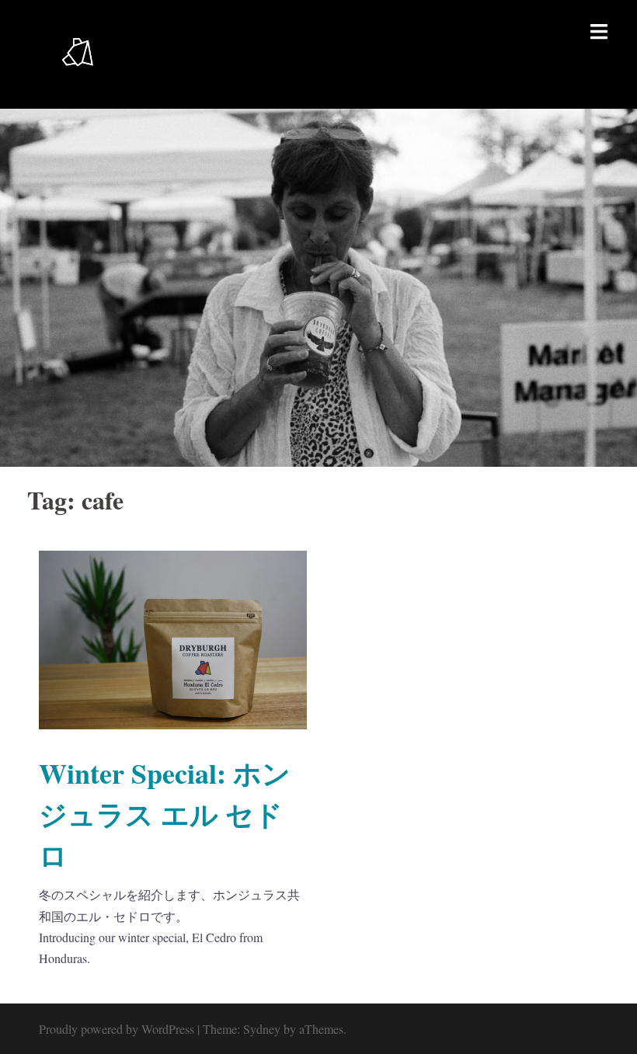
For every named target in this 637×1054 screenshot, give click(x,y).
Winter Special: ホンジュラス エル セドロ (165, 814)
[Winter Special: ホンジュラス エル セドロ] (173, 638)
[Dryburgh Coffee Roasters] (78, 52)
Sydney (261, 1029)
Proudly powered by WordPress (116, 1029)
